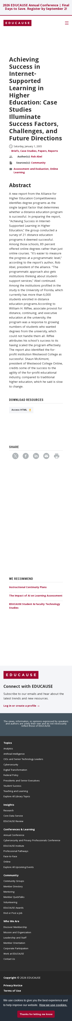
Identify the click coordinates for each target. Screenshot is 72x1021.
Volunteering (10, 903)
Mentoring (8, 892)
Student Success (12, 786)
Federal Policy (10, 775)
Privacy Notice (12, 986)
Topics (7, 743)
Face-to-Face (10, 857)
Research (8, 811)
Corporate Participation (15, 949)
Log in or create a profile (19, 706)
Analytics (8, 749)
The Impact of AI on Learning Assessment (35, 596)
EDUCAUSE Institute (13, 846)
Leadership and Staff (14, 938)
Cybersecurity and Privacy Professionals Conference (31, 841)
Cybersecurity (10, 765)
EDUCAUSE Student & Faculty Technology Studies (34, 606)
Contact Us (9, 959)
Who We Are (11, 921)
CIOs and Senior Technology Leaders (23, 759)
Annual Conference (13, 835)
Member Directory (13, 887)
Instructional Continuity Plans (28, 587)
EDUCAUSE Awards (13, 908)
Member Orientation (14, 943)
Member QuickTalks (13, 897)
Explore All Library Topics (16, 797)
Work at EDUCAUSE (13, 954)
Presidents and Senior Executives (21, 781)
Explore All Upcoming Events (18, 867)
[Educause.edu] (20, 675)
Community (38, 163)
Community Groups (13, 881)
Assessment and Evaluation (31, 169)
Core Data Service (13, 816)
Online (6, 862)
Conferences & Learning (19, 829)
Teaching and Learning (15, 791)
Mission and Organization (17, 933)
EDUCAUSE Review (13, 821)
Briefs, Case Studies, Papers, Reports (34, 151)
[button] (23, 1013)
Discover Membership (15, 927)
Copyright (9, 978)
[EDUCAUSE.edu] (17, 23)
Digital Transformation (15, 770)
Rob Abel (36, 157)
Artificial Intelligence (14, 754)
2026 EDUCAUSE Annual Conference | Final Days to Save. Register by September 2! (36, 7)
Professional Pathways (15, 851)
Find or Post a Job (12, 913)
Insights (8, 805)
